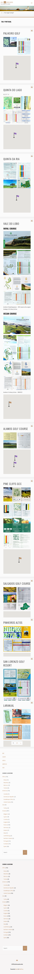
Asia (3, 767)
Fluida (16, 969)
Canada (6, 794)
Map (3, 753)
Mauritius (6, 782)
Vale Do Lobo (11, 223)
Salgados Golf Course (17, 583)
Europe (4, 757)
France (5, 824)
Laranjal (8, 705)
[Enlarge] (28, 98)
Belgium (6, 814)
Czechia (6, 819)
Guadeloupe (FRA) (8, 799)
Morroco (6, 785)
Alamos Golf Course (15, 429)
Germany (6, 827)
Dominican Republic (9, 796)
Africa (3, 760)
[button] (17, 65)
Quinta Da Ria (11, 159)
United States (7, 802)
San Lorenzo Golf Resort (14, 663)
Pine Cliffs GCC (12, 484)
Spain (5, 846)
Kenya (5, 780)
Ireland (5, 830)
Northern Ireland (8, 838)
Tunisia (5, 788)
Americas (4, 764)
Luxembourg (7, 835)
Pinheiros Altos (12, 622)
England (6, 822)
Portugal (6, 841)
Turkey (5, 808)
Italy (5, 833)
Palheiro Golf (11, 33)
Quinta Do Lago (12, 90)
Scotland (6, 843)
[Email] (17, 960)
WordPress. (21, 969)
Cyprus (5, 816)
